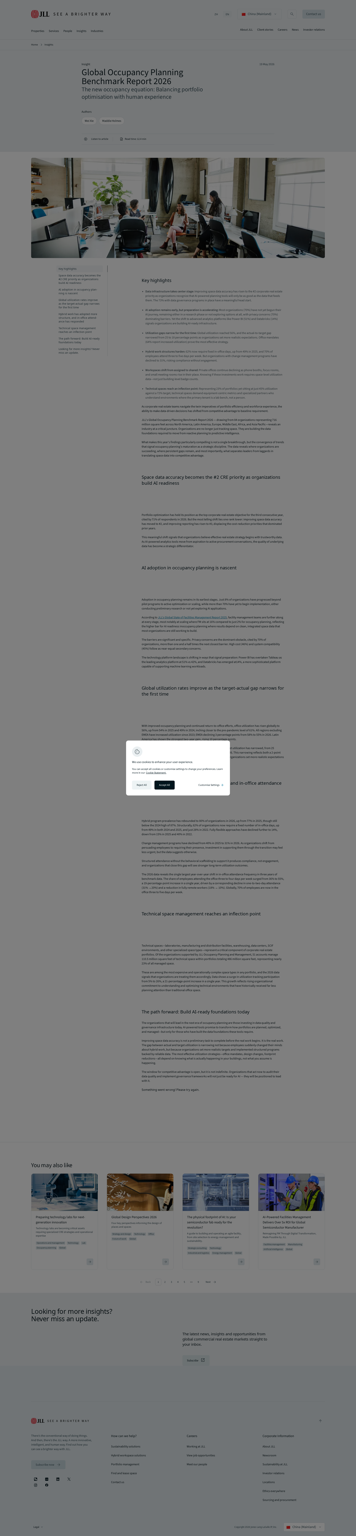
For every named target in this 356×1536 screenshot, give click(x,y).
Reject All (142, 785)
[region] (178, 768)
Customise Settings (211, 785)
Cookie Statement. (156, 773)
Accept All (164, 785)
